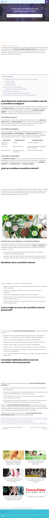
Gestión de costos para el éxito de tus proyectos (38, 428)
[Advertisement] (24, 33)
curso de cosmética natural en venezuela (38, 418)
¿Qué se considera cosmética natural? (13, 87)
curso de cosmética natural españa (9, 421)
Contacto (9, 515)
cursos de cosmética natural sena (24, 423)
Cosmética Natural (9, 81)
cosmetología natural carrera (7, 418)
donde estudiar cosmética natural (39, 423)
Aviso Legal (3, 515)
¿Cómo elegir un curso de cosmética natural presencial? (17, 93)
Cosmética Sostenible (10, 85)
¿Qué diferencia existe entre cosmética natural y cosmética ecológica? (20, 79)
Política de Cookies (16, 515)
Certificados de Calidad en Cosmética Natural (16, 89)
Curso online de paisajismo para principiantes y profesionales (12, 428)
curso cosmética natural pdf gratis (22, 418)
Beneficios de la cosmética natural (12, 91)
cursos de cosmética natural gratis (8, 423)
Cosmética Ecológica (10, 83)
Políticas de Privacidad (26, 515)
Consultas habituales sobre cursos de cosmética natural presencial (20, 95)
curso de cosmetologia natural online (25, 421)
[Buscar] (40, 15)
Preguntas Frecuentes (36, 515)
